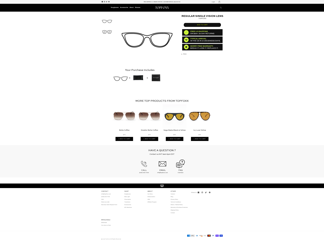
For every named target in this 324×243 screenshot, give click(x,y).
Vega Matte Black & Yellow (174, 130)
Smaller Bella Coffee (149, 130)
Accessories (127, 204)
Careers (173, 194)
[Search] (221, 8)
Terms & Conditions (176, 202)
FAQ (102, 199)
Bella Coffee (124, 130)
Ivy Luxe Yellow (199, 130)
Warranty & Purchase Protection (179, 207)
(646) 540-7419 (105, 196)
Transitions (127, 202)
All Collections (128, 207)
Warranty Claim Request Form (109, 204)
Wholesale (104, 222)
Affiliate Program (152, 202)
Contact (173, 212)
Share (185, 54)
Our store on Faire (106, 225)
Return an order (105, 202)
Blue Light (127, 196)
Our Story (150, 194)
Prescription (127, 199)
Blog (172, 196)
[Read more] (162, 185)
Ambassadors (151, 196)
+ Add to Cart (124, 139)
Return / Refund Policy (177, 204)
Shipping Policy (175, 210)
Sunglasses (127, 194)
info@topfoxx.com (106, 194)
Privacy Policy (174, 199)
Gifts (148, 199)
